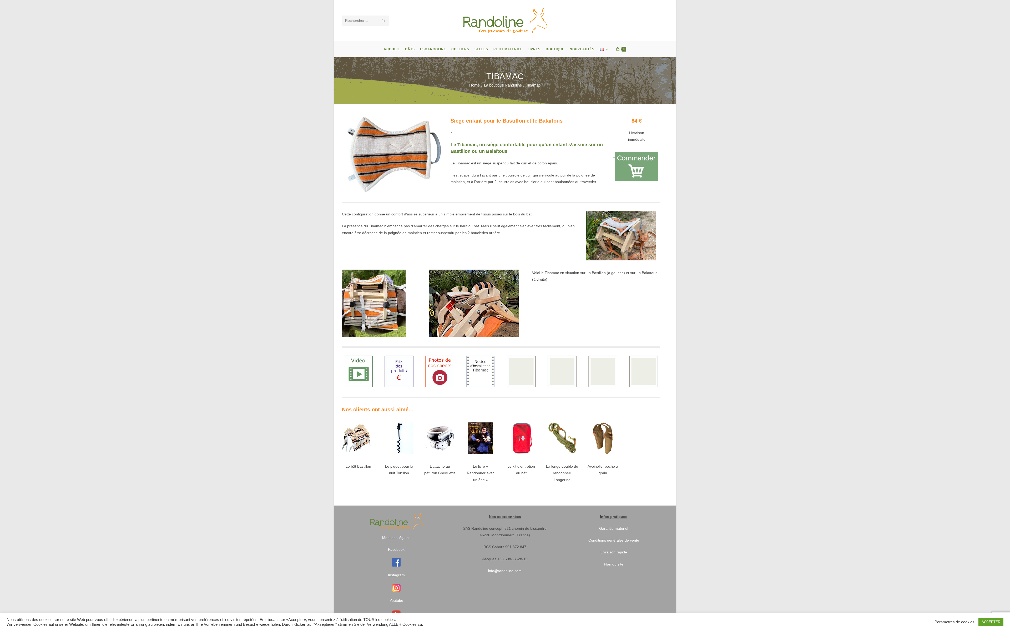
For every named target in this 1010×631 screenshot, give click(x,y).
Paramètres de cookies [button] (954, 622)
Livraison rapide (613, 552)
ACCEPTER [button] (991, 622)
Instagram (396, 575)
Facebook (396, 549)
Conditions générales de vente (613, 540)
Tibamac (533, 85)
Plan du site (613, 564)
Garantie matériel (613, 528)
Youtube (396, 600)
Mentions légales (396, 538)
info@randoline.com (505, 571)
